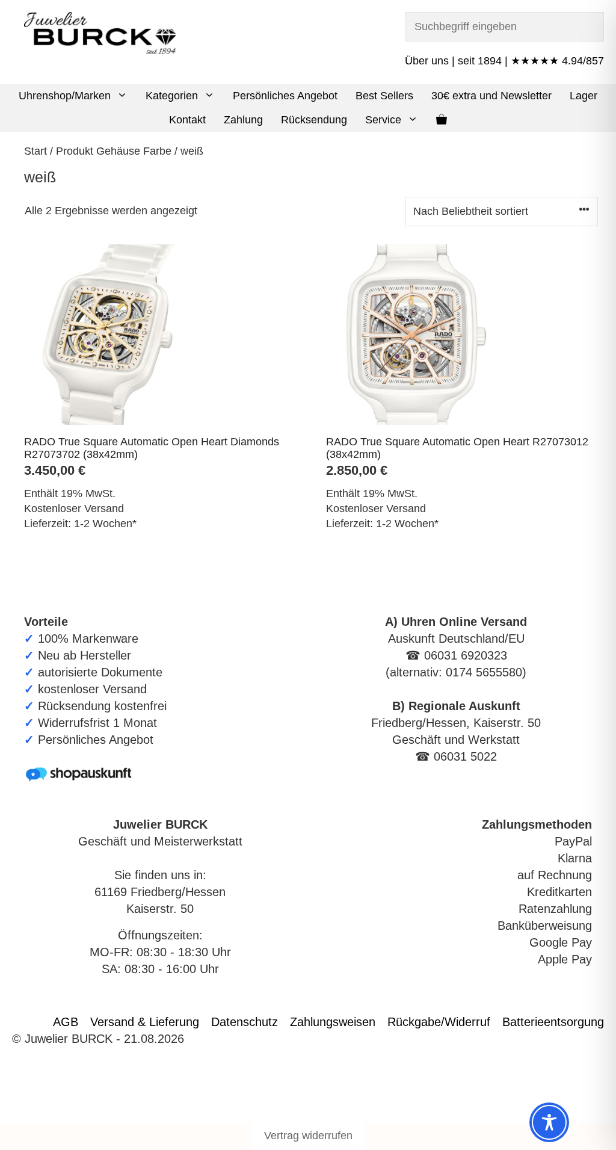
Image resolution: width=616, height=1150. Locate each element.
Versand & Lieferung (144, 1021)
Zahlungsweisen (332, 1021)
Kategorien (172, 96)
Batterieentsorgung (553, 1021)
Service (383, 120)
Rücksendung (314, 120)
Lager (583, 96)
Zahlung (243, 120)
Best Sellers (384, 96)
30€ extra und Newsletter (491, 96)
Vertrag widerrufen (308, 1136)
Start (35, 151)
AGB (65, 1021)
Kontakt (187, 120)
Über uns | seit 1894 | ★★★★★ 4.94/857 (504, 61)
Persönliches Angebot (285, 96)
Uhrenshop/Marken (65, 96)
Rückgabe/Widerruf (438, 1021)
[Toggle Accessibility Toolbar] (549, 1122)
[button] (124, 96)
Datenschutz (244, 1021)
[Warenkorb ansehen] (441, 120)
